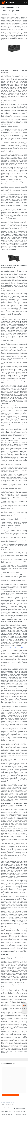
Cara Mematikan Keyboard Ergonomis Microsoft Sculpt (21, 1111)
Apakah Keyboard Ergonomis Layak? (6, 1108)
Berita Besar (8, 1104)
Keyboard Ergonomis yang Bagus (8, 1114)
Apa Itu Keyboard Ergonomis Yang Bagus (8, 1111)
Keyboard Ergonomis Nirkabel (17, 647)
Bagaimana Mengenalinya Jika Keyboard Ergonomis (21, 1114)
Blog (3, 1104)
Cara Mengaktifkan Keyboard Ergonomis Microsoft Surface (21, 1108)
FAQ (13, 1104)
